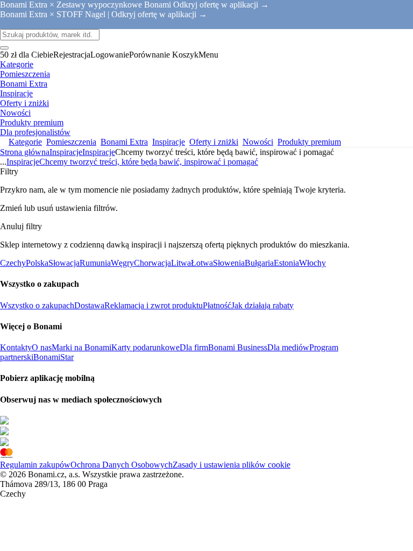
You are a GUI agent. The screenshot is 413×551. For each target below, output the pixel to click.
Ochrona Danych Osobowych (121, 464)
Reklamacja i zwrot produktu (153, 305)
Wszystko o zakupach (37, 305)
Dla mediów (288, 347)
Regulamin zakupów (35, 464)
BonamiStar (53, 357)
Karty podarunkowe (145, 347)
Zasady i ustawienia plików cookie (231, 464)
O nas (42, 347)
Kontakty (16, 347)
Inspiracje (98, 152)
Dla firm (194, 347)
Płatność (217, 305)
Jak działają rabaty (262, 305)
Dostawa (89, 305)
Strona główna (24, 152)
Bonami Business (237, 347)
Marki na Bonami (81, 347)
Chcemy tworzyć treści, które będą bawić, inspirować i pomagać (148, 161)
